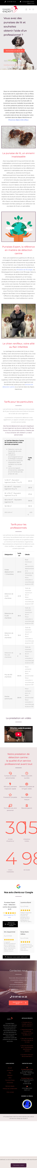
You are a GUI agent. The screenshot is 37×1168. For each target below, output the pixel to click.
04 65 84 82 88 (27, 1083)
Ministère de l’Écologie (24, 270)
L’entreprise (10, 1070)
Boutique (9, 1075)
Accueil (10, 1068)
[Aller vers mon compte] (26, 8)
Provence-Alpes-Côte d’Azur (18, 120)
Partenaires (10, 1082)
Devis (10, 1077)
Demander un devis (18, 1165)
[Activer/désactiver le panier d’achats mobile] (30, 8)
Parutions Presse (9, 1080)
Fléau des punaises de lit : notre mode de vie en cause (27, 1040)
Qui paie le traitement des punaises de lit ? (27, 1055)
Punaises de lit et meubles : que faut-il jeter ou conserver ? (27, 1024)
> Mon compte (10, 1092)
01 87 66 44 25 (11, 1)
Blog (10, 1072)
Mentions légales (9, 1086)
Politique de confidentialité (10, 1088)
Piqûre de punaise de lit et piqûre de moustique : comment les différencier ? (27, 1032)
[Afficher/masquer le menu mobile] (33, 8)
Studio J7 (25, 1118)
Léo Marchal (12, 1118)
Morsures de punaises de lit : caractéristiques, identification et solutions (27, 1048)
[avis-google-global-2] (9, 912)
